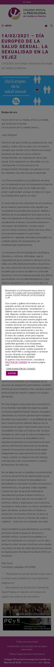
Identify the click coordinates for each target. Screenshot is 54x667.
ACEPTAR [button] (12, 373)
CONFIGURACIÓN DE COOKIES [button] (20, 369)
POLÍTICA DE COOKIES (16, 362)
